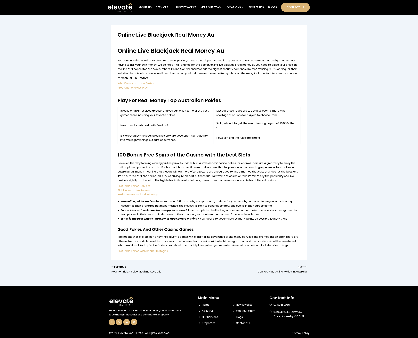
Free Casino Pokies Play (133, 88)
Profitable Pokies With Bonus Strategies (143, 251)
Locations (233, 7)
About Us (145, 7)
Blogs (272, 7)
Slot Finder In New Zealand (134, 190)
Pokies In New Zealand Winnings (138, 194)
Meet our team (211, 7)
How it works (186, 7)
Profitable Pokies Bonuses (134, 186)
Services (162, 7)
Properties (256, 7)
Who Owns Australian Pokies (136, 83)
